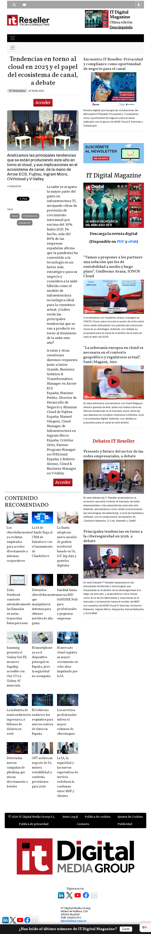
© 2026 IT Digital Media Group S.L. (31, 817)
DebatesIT (24, 222)
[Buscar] (14, 5)
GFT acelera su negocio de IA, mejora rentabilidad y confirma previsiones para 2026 (42, 772)
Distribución (30, 215)
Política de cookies (97, 817)
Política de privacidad (33, 824)
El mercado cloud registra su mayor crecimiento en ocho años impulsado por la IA (67, 662)
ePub (132, 241)
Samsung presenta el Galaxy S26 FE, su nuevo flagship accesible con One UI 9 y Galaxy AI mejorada (17, 667)
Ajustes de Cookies (130, 817)
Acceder (43, 102)
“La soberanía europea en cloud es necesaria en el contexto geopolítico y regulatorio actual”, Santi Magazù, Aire (113, 355)
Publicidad (125, 824)
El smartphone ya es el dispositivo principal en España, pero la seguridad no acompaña (42, 662)
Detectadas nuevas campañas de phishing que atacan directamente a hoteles (17, 772)
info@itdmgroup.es (73, 920)
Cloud (14, 215)
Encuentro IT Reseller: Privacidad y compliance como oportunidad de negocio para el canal (113, 64)
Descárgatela (121, 27)
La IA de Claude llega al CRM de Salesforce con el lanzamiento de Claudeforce (42, 542)
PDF (120, 241)
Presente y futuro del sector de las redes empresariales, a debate (113, 454)
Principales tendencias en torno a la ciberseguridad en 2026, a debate (113, 536)
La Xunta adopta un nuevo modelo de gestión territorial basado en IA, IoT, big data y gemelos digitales (67, 547)
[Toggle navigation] (12, 38)
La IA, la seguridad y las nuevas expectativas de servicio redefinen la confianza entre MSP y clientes (67, 777)
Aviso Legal (70, 817)
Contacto (83, 824)
